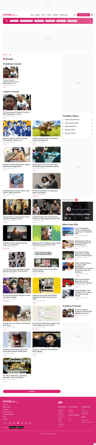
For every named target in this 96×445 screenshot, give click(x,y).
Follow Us (5, 423)
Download (5, 427)
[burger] (92, 15)
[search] (75, 15)
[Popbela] (10, 15)
